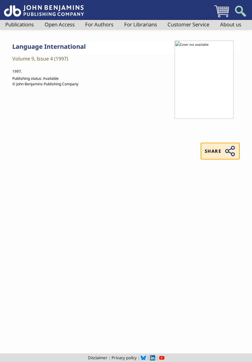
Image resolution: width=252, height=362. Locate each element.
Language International (49, 46)
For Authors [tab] (99, 24)
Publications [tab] (19, 24)
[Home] (44, 7)
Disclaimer (98, 357)
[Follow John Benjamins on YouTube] (161, 357)
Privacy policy (124, 357)
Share (213, 151)
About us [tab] (230, 24)
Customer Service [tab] (188, 24)
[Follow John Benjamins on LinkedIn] (152, 357)
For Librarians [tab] (140, 24)
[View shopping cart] (221, 17)
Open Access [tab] (60, 24)
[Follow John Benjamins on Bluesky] (143, 357)
